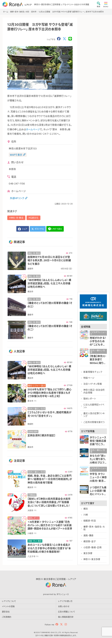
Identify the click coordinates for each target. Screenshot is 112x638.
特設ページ (88, 378)
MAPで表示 (16, 154)
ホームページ (33, 129)
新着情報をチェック (92, 372)
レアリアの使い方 (65, 601)
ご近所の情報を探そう (94, 422)
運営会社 (6, 611)
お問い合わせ (63, 606)
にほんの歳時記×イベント (93, 406)
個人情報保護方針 (66, 617)
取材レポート (89, 398)
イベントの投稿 (8, 606)
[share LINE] (70, 38)
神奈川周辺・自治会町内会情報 (94, 391)
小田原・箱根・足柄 (92, 547)
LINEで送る (56, 229)
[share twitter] (64, 38)
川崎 (85, 514)
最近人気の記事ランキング (94, 414)
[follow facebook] (57, 624)
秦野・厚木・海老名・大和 (94, 528)
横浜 (85, 508)
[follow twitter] (61, 624)
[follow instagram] (66, 624)
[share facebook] (59, 38)
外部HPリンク (17, 198)
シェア (24, 229)
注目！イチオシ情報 (92, 384)
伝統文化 (34, 217)
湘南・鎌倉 (88, 535)
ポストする (39, 229)
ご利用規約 (6, 617)
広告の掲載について (66, 611)
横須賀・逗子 (89, 541)
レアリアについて (9, 601)
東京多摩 (87, 553)
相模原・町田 (89, 520)
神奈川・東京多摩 (91, 559)
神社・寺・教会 (17, 217)
